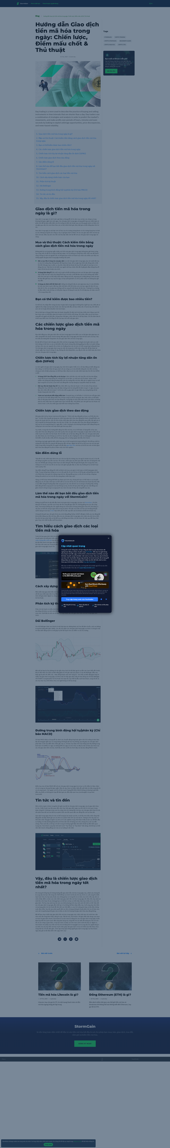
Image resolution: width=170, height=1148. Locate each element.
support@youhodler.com (87, 568)
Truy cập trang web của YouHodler (79, 599)
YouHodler (89, 552)
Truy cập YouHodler (89, 562)
